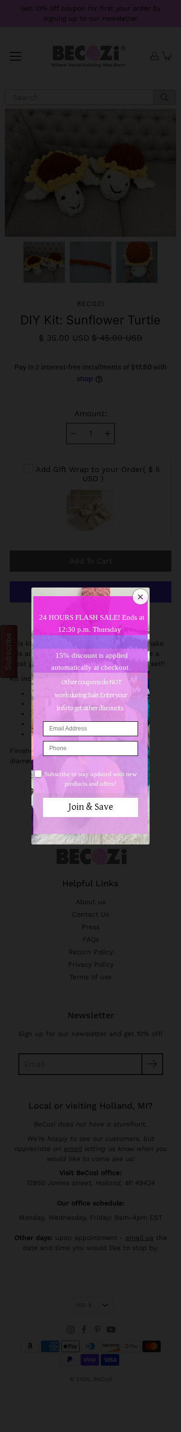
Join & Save (91, 807)
